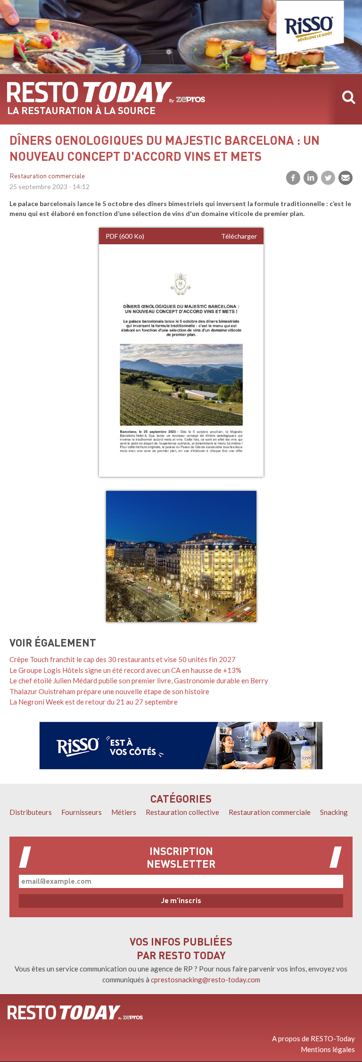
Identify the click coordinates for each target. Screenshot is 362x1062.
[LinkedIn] (311, 178)
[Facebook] (293, 178)
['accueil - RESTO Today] (75, 1012)
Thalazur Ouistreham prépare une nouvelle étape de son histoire (109, 691)
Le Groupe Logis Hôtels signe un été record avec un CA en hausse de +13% (125, 670)
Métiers (123, 812)
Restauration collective (182, 812)
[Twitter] (328, 178)
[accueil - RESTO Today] (106, 92)
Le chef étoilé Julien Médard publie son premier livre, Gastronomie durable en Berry (138, 680)
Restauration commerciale (47, 177)
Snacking (334, 812)
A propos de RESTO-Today (313, 1038)
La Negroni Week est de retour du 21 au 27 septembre (93, 701)
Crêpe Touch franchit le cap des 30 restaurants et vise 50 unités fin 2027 (122, 659)
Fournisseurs (81, 812)
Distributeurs (30, 812)
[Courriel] (345, 178)
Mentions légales (328, 1049)
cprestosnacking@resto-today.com (205, 979)
